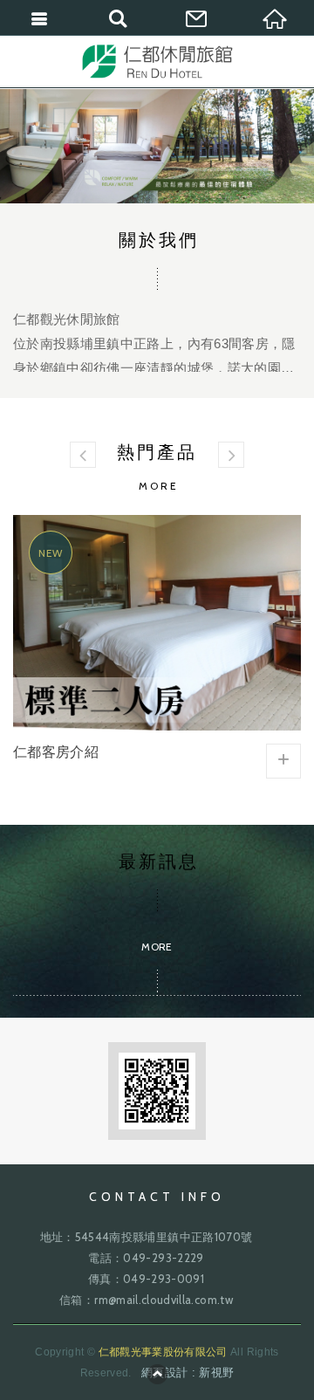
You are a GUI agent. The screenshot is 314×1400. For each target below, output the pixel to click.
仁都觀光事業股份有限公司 (157, 61)
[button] (83, 455)
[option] (157, 146)
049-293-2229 (163, 1258)
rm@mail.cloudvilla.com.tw (163, 1300)
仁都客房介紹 (157, 648)
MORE (157, 301)
